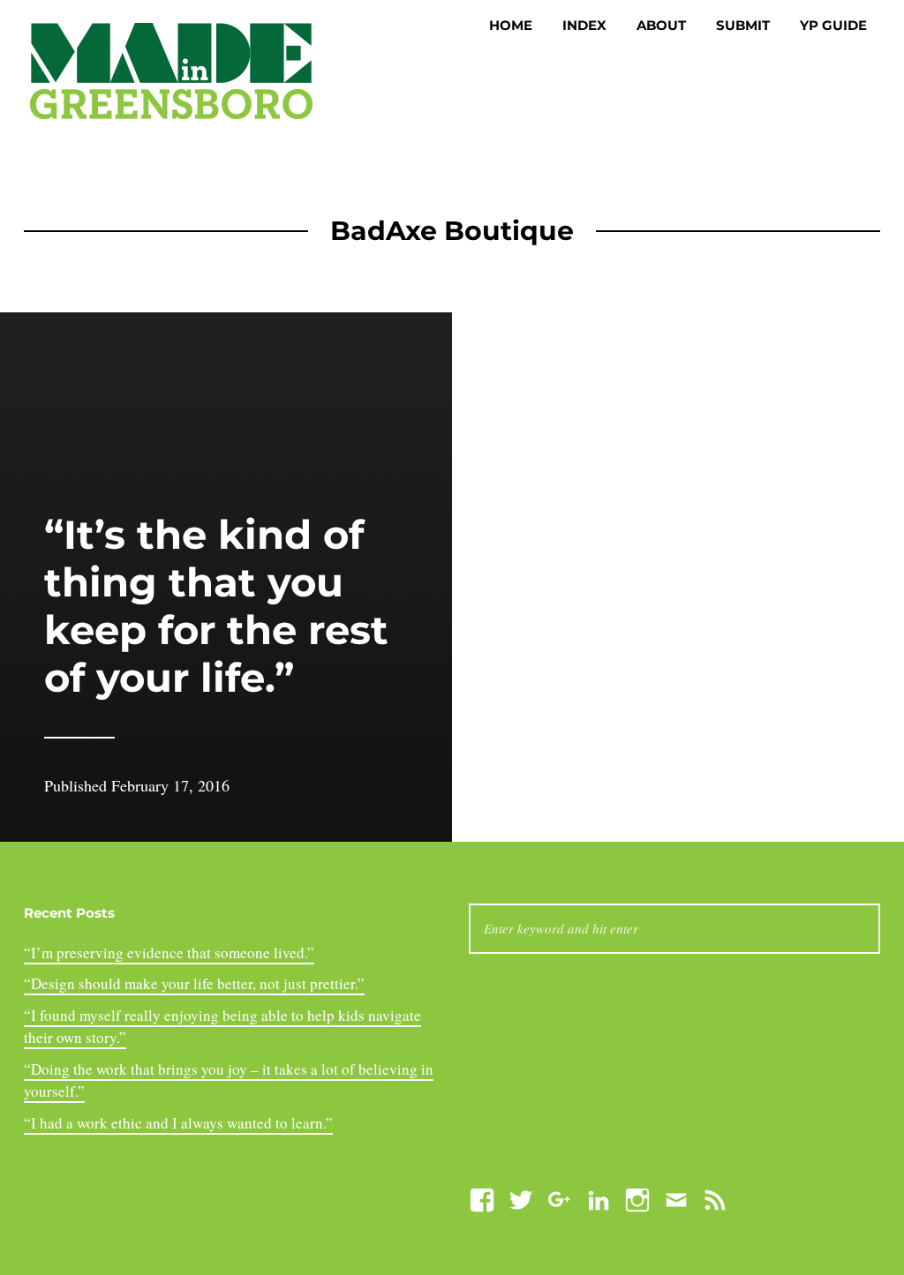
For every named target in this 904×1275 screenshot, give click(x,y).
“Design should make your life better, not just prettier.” (194, 983)
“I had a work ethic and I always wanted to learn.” (178, 1123)
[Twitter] (521, 1198)
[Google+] (559, 1198)
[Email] (676, 1198)
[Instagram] (637, 1198)
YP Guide (833, 25)
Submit (743, 25)
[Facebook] (482, 1198)
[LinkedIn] (598, 1198)
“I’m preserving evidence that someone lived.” (169, 952)
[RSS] (715, 1198)
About (661, 25)
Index (584, 25)
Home (510, 25)
